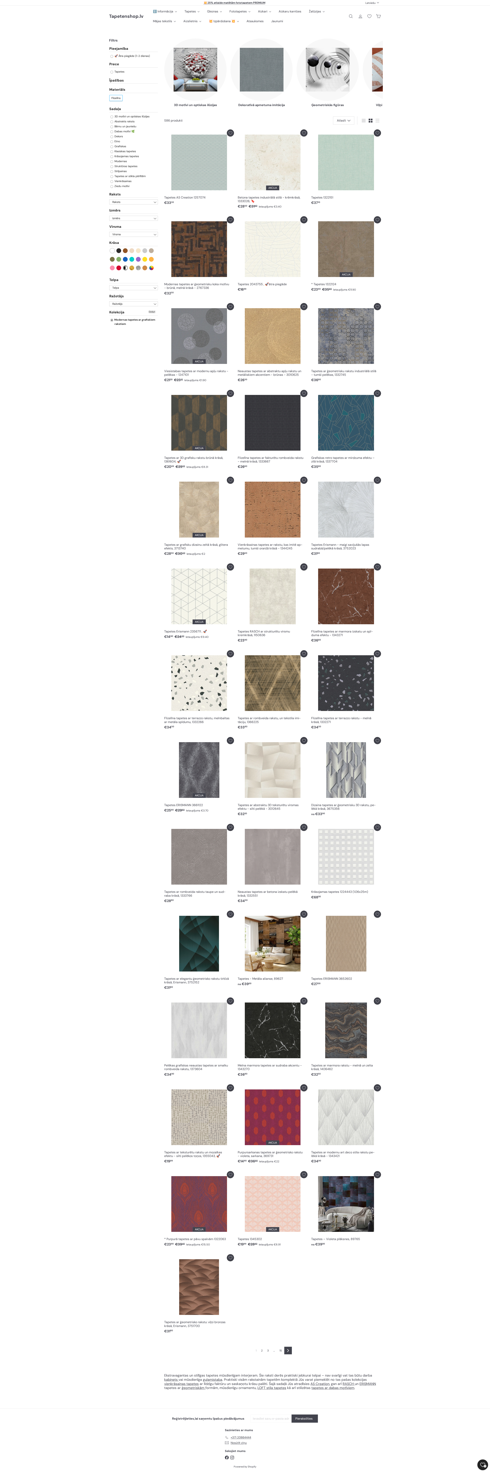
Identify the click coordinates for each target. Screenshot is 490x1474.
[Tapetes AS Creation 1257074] (199, 168)
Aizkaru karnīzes (290, 11)
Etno (117, 141)
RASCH (348, 1384)
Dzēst (152, 312)
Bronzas (145, 267)
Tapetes (191, 11)
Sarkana (119, 267)
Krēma (138, 250)
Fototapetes (238, 11)
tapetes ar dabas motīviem (332, 1388)
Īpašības (116, 80)
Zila (125, 259)
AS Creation (319, 1384)
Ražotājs (116, 296)
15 (280, 1350)
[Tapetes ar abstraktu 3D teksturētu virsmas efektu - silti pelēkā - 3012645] (272, 777)
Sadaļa (115, 109)
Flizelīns (116, 98)
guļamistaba (212, 1379)
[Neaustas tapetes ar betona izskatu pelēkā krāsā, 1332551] (272, 864)
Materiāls (117, 89)
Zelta (132, 267)
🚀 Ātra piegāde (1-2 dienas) (132, 56)
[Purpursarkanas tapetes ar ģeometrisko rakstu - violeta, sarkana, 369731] (272, 1124)
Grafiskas (120, 146)
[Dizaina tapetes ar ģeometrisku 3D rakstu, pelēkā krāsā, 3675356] (346, 777)
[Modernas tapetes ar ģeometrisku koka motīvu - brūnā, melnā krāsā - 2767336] (199, 256)
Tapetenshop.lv (126, 16)
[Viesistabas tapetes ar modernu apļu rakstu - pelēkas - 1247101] (199, 343)
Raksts (115, 194)
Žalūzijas (315, 11)
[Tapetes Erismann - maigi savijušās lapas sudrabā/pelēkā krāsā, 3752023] (346, 517)
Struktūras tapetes (125, 166)
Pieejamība (118, 49)
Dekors (118, 136)
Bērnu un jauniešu (125, 126)
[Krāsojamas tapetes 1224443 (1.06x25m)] (346, 862)
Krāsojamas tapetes (126, 156)
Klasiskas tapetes (125, 151)
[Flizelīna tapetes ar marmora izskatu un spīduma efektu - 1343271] (346, 603)
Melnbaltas (125, 267)
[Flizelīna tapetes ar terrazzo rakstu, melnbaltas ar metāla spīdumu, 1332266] (199, 690)
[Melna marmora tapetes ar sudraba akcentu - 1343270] (272, 1038)
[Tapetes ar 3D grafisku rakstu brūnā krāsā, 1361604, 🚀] (199, 430)
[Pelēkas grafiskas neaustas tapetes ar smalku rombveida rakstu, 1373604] (199, 1038)
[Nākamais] (288, 1350)
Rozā (112, 267)
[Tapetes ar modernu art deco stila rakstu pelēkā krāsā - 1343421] (346, 1124)
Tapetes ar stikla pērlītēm (130, 176)
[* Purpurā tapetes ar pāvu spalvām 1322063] (199, 1209)
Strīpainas (120, 171)
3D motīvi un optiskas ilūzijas (131, 116)
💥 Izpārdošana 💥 (222, 21)
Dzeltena (145, 259)
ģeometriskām (193, 1388)
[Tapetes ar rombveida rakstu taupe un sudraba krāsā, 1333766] (199, 864)
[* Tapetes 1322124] (346, 255)
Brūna (125, 250)
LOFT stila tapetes (271, 1388)
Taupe (151, 250)
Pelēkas (145, 250)
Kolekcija (116, 312)
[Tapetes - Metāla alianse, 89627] (272, 949)
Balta (112, 250)
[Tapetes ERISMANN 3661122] (199, 775)
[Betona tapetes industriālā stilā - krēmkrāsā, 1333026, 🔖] (272, 169)
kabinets (171, 1379)
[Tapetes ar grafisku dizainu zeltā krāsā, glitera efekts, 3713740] (199, 517)
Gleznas (213, 11)
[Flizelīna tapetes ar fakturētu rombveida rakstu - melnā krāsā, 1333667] (272, 430)
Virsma (115, 226)
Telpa (113, 280)
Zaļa (119, 259)
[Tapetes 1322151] (346, 168)
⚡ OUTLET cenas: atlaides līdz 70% (234, 2)
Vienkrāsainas (122, 181)
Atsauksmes (255, 21)
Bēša (132, 250)
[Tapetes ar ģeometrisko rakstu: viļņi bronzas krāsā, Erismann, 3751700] (199, 1294)
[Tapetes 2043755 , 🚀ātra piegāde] (272, 255)
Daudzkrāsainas (151, 267)
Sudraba (138, 267)
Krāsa (114, 243)
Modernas (120, 161)
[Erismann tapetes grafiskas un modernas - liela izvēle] (354, 1384)
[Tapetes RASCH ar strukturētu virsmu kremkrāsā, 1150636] (272, 603)
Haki (112, 259)
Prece (114, 64)
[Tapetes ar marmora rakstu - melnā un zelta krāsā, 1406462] (346, 1038)
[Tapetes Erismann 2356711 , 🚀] (199, 602)
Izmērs (115, 210)
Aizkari (263, 11)
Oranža (151, 259)
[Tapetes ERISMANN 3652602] (346, 949)
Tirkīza (132, 259)
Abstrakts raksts (124, 121)
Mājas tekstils (163, 21)
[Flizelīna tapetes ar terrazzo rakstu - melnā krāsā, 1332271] (346, 690)
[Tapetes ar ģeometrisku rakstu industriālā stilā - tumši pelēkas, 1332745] (346, 343)
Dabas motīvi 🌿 (124, 131)
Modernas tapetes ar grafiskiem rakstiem (134, 322)
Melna (119, 250)
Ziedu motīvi (121, 186)
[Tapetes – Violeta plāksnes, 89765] (346, 1209)
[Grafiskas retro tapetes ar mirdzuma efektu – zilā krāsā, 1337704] (346, 430)
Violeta (138, 259)
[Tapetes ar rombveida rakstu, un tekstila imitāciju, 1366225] (272, 690)
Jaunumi (277, 21)
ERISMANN (367, 1384)
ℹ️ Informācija (163, 11)
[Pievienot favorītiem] (230, 132)
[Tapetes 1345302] (272, 1209)
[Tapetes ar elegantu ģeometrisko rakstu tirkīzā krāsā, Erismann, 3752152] (199, 951)
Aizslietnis (190, 21)
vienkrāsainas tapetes (181, 1384)
